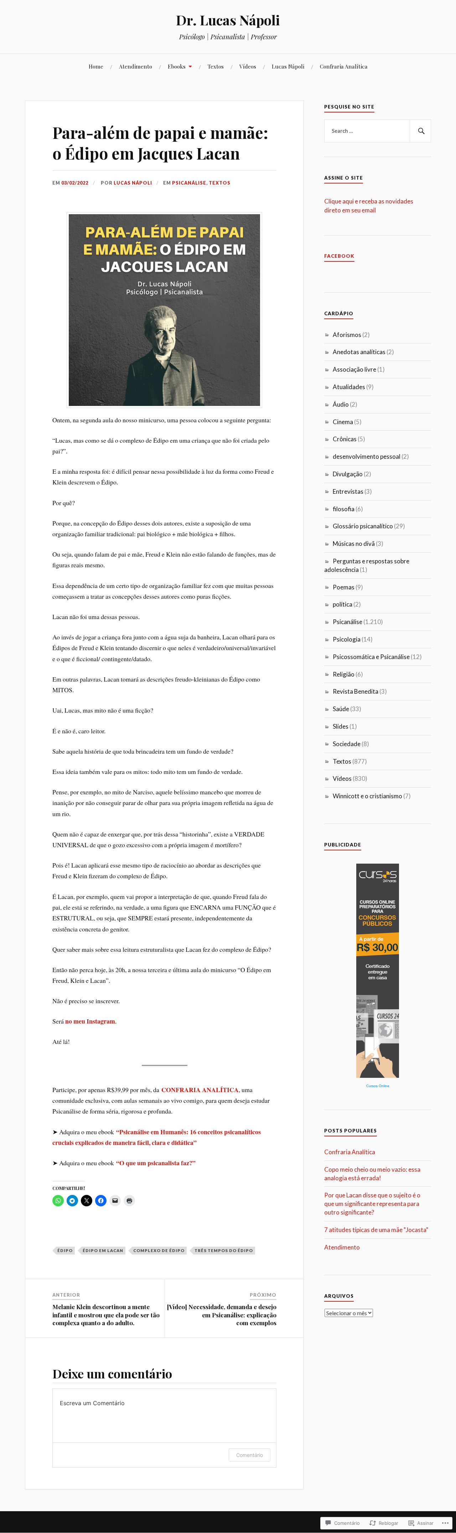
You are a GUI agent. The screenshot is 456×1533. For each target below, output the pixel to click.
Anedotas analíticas (359, 352)
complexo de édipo (159, 1250)
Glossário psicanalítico (363, 526)
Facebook (339, 256)
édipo (65, 1250)
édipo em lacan (103, 1250)
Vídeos (247, 66)
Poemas (343, 587)
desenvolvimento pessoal (366, 456)
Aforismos (347, 334)
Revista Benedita (355, 691)
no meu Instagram (90, 1021)
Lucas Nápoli (288, 66)
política (342, 604)
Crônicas (345, 439)
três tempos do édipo (224, 1250)
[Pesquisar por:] (377, 131)
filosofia (343, 509)
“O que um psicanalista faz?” (156, 1162)
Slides (340, 726)
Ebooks (177, 66)
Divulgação (348, 474)
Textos (216, 66)
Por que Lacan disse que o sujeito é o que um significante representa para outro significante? (372, 1203)
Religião (343, 674)
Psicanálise (189, 183)
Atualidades (349, 387)
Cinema (343, 422)
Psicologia (347, 639)
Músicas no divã (354, 543)
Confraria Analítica (344, 66)
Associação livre (354, 369)
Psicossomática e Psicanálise (371, 656)
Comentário (249, 1455)
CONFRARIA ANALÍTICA (200, 1089)
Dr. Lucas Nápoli (228, 20)
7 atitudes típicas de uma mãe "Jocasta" (376, 1229)
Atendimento (135, 66)
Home (96, 66)
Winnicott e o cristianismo (367, 796)
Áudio (341, 404)
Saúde (341, 709)
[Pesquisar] (420, 131)
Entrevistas (348, 491)
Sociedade (347, 744)
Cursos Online (377, 1086)
